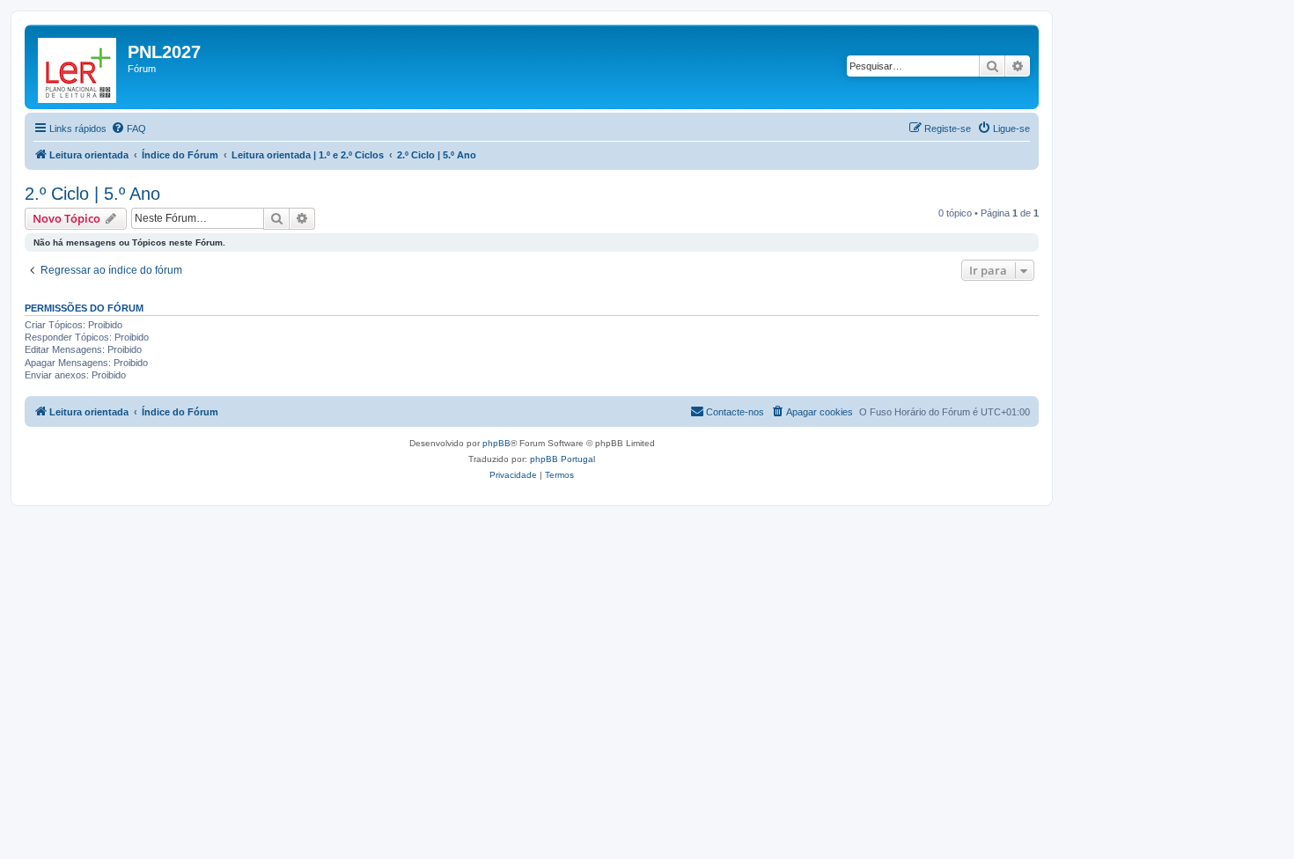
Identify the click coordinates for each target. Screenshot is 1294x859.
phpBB (496, 443)
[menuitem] (128, 128)
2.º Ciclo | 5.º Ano (92, 193)
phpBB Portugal (562, 459)
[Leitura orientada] (78, 67)
